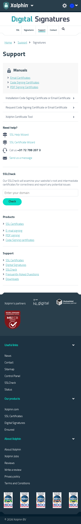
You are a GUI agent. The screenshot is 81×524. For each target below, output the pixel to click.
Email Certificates (20, 78)
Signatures (29, 30)
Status (8, 389)
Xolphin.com (12, 409)
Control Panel (12, 376)
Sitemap (9, 369)
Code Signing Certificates (24, 82)
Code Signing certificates (20, 240)
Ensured (9, 429)
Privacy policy (12, 476)
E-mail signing (14, 230)
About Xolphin (13, 449)
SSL (17, 30)
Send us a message (20, 158)
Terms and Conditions (17, 483)
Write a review (13, 469)
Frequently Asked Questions (22, 274)
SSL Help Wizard (19, 134)
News (8, 355)
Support (41, 30)
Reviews (10, 463)
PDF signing (13, 235)
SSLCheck (11, 269)
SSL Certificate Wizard (22, 142)
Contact (53, 30)
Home (8, 42)
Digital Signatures (16, 265)
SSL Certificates (15, 224)
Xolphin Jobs (12, 456)
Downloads (12, 279)
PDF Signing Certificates (24, 87)
